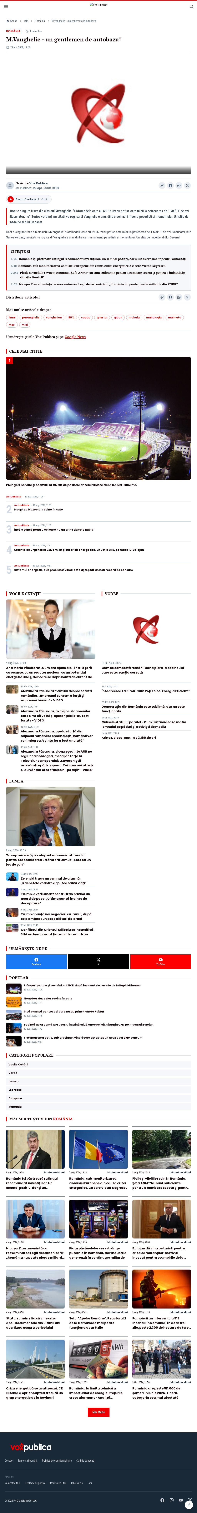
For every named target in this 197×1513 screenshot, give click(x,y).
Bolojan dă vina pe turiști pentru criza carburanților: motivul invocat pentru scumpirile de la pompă (158, 1255)
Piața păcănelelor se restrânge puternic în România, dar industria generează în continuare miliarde (98, 1253)
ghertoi (102, 317)
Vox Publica (38, 183)
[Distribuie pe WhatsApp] (178, 185)
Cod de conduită (85, 1460)
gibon (118, 317)
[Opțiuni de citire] (189, 1505)
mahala (134, 317)
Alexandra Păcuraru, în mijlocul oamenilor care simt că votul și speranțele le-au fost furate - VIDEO (55, 716)
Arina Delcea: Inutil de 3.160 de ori (129, 737)
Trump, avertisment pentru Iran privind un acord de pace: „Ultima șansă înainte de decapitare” (55, 898)
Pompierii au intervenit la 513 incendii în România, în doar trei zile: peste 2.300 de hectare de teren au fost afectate (161, 1325)
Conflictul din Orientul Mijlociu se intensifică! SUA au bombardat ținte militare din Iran (58, 932)
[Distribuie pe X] (187, 185)
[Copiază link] (162, 185)
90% (71, 317)
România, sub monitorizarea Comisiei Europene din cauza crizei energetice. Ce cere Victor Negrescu (91, 266)
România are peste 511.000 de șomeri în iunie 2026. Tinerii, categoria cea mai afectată (156, 1393)
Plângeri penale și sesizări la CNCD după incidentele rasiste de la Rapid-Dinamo (71, 485)
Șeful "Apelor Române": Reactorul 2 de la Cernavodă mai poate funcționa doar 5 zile (97, 1323)
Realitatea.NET (12, 1483)
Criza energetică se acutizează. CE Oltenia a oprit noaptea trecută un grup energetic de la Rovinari (34, 1393)
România (40, 20)
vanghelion (54, 317)
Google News (75, 336)
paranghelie (30, 317)
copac (85, 317)
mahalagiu (154, 317)
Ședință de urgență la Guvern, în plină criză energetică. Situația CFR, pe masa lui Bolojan (79, 550)
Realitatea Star (58, 1483)
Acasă (13, 20)
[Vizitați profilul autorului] (10, 185)
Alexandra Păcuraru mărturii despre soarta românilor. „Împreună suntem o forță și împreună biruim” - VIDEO (56, 695)
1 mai (12, 317)
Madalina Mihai (54, 1172)
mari (12, 325)
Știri (26, 20)
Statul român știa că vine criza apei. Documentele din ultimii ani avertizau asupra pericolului (33, 1323)
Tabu (90, 1483)
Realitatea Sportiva (35, 1483)
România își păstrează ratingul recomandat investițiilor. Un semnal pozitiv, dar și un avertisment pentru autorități (102, 259)
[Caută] (191, 7)
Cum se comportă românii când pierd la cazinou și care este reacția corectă (143, 670)
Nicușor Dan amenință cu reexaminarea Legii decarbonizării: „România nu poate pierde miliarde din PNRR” (98, 284)
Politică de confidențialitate (57, 1460)
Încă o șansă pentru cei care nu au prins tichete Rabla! (54, 530)
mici (25, 325)
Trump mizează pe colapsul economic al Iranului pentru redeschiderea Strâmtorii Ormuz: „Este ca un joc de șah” (48, 860)
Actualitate (13, 496)
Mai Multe (98, 1412)
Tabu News (77, 1483)
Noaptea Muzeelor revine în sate (38, 509)
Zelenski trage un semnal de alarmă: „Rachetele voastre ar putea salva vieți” (54, 880)
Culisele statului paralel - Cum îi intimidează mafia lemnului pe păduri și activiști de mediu (144, 724)
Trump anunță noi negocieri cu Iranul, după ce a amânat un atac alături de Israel (56, 916)
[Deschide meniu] (6, 7)
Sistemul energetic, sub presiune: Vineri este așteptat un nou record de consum (73, 570)
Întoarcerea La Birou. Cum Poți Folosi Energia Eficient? (145, 691)
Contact (9, 1460)
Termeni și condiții (28, 1460)
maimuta (174, 317)
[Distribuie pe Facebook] (170, 185)
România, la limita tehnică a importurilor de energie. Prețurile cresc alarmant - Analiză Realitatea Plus (96, 1395)
